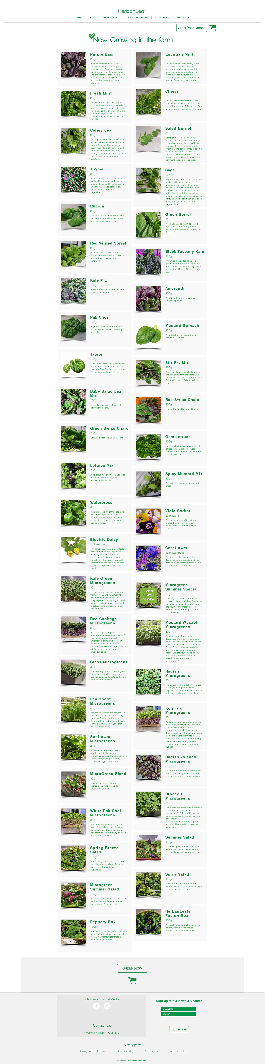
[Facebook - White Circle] (96, 1006)
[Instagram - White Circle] (107, 1006)
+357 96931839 (109, 1032)
